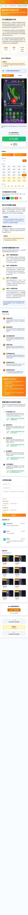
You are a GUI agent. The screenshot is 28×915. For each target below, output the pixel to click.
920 (4, 166)
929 (24, 169)
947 (14, 180)
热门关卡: (3, 184)
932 (14, 172)
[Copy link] (20, 198)
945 (4, 180)
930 (4, 172)
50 (5, 186)
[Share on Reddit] (16, 198)
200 (15, 186)
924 (24, 166)
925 (4, 169)
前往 (24, 160)
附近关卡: (3, 164)
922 (14, 166)
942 (14, 177)
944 (24, 177)
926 (9, 169)
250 (19, 186)
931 (9, 172)
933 (19, 172)
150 (12, 186)
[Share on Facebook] (3, 198)
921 (9, 166)
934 (24, 172)
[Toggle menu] (25, 2)
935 (4, 175)
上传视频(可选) (5, 507)
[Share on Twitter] (8, 198)
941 (9, 177)
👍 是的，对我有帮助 (14, 610)
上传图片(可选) (5, 501)
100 (8, 186)
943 (19, 177)
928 (19, 169)
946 (9, 180)
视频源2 (20, 75)
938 (19, 175)
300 (23, 186)
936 (9, 175)
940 (4, 177)
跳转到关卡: (4, 158)
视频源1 (8, 75)
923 (19, 166)
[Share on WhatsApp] (12, 198)
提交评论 (14, 515)
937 (14, 175)
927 (14, 169)
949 (24, 180)
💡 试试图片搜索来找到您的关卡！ (13, 70)
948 (19, 180)
